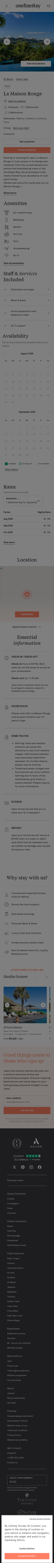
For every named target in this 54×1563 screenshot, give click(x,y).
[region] (27, 1539)
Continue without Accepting (40, 1519)
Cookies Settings (26, 1548)
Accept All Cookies (27, 1556)
